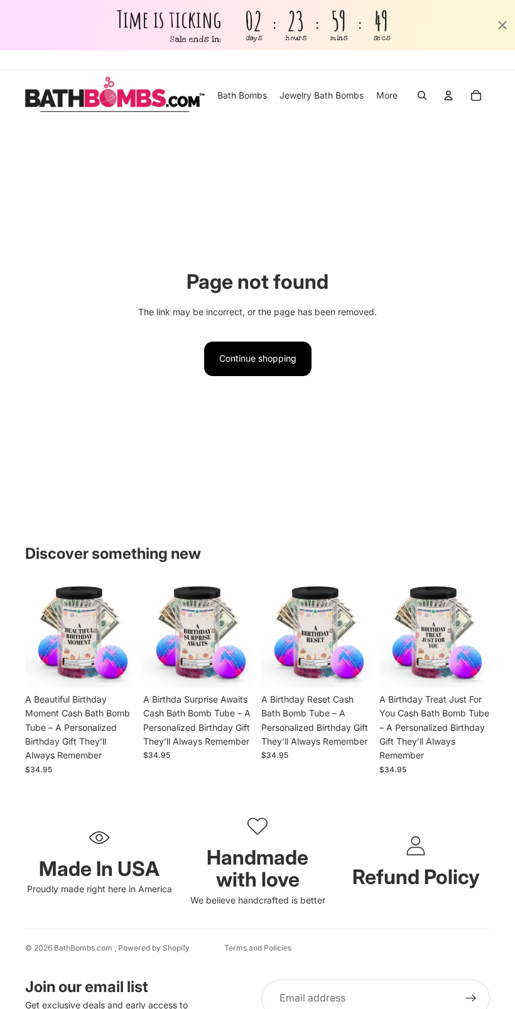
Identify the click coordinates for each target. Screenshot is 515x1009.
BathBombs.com (84, 947)
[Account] (448, 95)
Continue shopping (257, 358)
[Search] (422, 95)
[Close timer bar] (502, 25)
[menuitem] (387, 95)
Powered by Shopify (154, 947)
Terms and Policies (257, 947)
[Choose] (116, 668)
